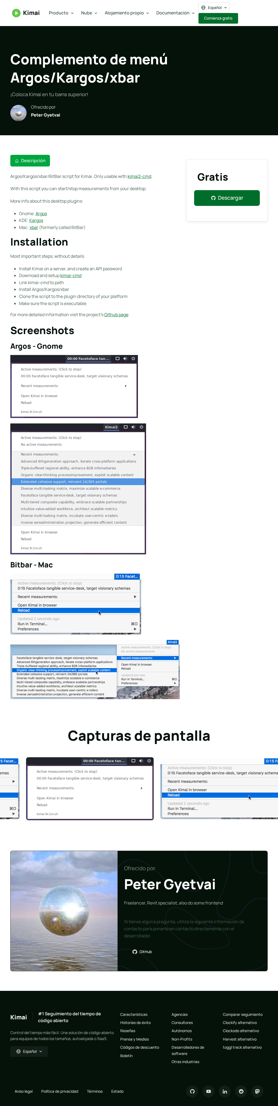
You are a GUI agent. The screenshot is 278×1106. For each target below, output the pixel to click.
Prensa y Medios (134, 1039)
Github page (116, 315)
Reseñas (127, 1030)
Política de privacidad (59, 1091)
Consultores (182, 1022)
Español (215, 7)
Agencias (180, 1014)
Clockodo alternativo (241, 1030)
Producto (58, 13)
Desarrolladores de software (188, 1050)
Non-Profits (182, 1039)
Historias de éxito (135, 1022)
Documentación (172, 13)
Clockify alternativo (240, 1022)
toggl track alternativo (242, 1047)
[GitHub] (192, 1091)
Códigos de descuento (139, 1047)
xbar (34, 227)
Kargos (36, 220)
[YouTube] (208, 1091)
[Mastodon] (257, 1091)
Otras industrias (185, 1061)
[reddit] (241, 1091)
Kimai (31, 13)
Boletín (126, 1055)
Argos (41, 213)
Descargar (230, 197)
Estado (117, 1091)
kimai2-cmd (139, 176)
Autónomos (182, 1030)
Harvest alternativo (240, 1039)
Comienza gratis (218, 18)
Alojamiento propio (124, 13)
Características (133, 1014)
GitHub (146, 951)
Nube (86, 13)
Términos (95, 1091)
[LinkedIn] (225, 1091)
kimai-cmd (70, 275)
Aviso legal (24, 1091)
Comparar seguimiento (243, 1014)
